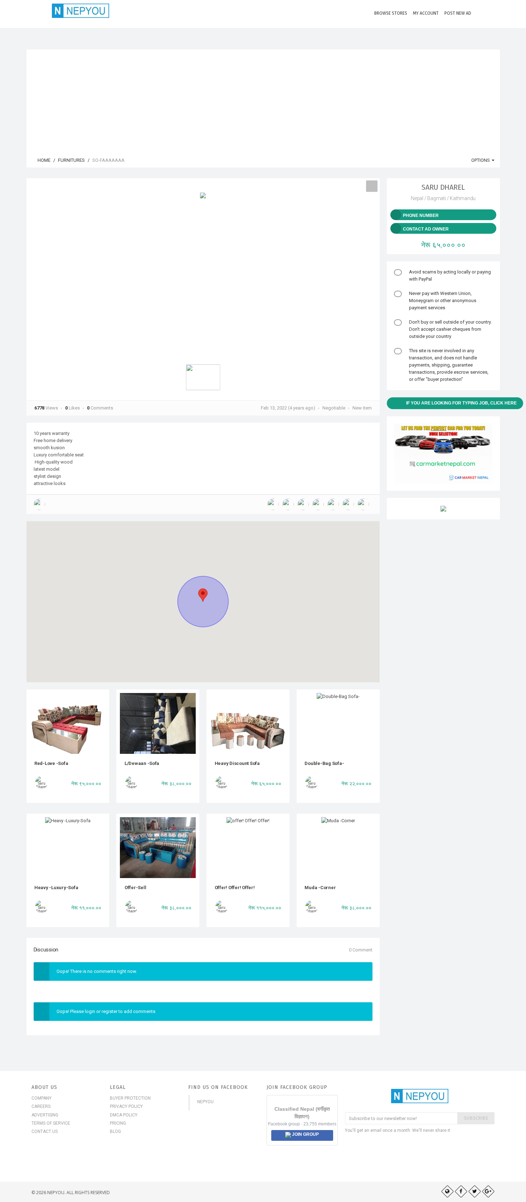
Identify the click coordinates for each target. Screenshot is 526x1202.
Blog (115, 1131)
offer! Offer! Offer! (235, 887)
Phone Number (421, 215)
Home (43, 160)
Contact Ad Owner (426, 229)
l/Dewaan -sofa (142, 763)
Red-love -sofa (51, 763)
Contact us (44, 1131)
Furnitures (71, 160)
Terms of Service (50, 1123)
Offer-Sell (135, 887)
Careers (40, 1106)
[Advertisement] (263, 99)
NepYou (205, 1101)
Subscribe (476, 1118)
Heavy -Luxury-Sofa (56, 887)
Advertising (44, 1115)
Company (41, 1098)
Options (481, 160)
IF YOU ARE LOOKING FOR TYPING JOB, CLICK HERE (461, 403)
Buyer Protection (130, 1098)
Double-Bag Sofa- (324, 763)
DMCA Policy (123, 1115)
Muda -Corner (320, 887)
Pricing (118, 1123)
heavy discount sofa (237, 763)
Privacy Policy (126, 1106)
